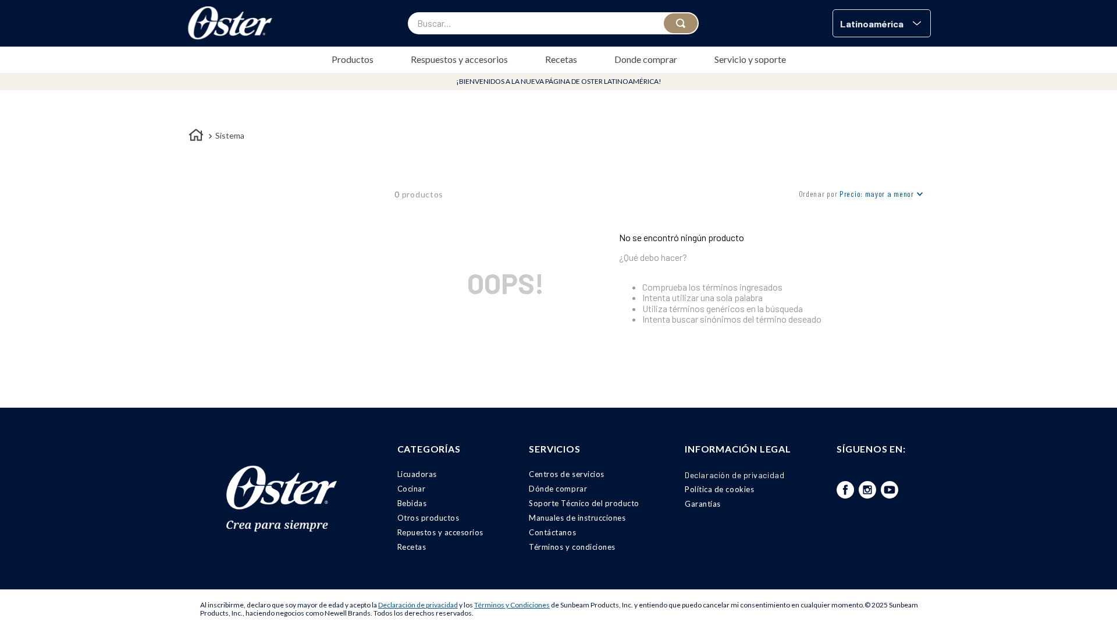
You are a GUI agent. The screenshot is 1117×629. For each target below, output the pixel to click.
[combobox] (553, 23)
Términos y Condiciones (512, 604)
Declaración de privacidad (418, 604)
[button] (882, 23)
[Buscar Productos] (680, 23)
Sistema (229, 135)
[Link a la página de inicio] (196, 136)
